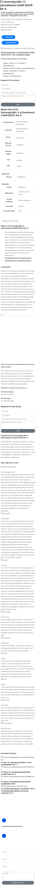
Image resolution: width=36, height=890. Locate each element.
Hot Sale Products (8, 753)
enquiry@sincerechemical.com (12, 826)
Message (5, 870)
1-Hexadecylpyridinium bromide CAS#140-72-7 (14, 792)
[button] (5, 219)
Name (4, 849)
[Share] (27, 2)
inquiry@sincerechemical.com (17, 388)
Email (4, 856)
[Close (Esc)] (30, 2)
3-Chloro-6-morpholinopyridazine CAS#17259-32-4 (15, 773)
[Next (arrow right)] (33, 445)
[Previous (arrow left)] (3, 445)
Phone (4, 863)
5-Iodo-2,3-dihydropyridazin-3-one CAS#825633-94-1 (16, 763)
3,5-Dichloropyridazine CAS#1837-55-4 (18, 789)
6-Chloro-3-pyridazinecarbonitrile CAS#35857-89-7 (15, 782)
